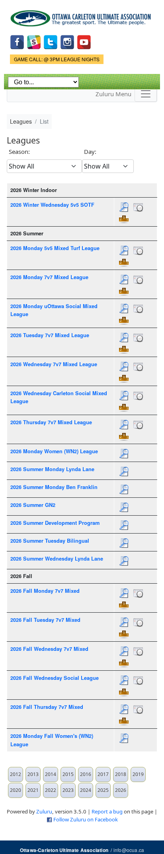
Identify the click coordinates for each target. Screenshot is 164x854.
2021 (33, 790)
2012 (15, 774)
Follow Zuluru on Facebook (85, 819)
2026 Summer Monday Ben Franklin (54, 487)
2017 (103, 774)
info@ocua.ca (128, 849)
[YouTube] (84, 41)
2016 (85, 774)
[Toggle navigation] (146, 94)
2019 (138, 774)
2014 (50, 774)
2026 (120, 790)
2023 (68, 790)
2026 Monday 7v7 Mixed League (49, 277)
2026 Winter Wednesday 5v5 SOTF (52, 204)
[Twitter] (50, 41)
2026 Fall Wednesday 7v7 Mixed (49, 648)
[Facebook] (17, 41)
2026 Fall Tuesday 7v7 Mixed (45, 619)
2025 (103, 790)
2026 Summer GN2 (32, 505)
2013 (33, 774)
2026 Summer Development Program (55, 522)
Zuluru (44, 811)
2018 (120, 774)
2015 (68, 774)
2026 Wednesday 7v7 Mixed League (53, 364)
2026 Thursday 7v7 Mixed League (51, 422)
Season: (19, 151)
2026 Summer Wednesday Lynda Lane (56, 558)
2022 (50, 790)
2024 (85, 790)
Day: (90, 151)
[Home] (82, 15)
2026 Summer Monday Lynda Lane (52, 469)
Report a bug (107, 811)
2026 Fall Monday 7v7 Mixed (45, 590)
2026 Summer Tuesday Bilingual (49, 540)
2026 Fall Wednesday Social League (54, 677)
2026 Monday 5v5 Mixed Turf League (55, 248)
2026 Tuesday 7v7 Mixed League (49, 335)
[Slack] (34, 41)
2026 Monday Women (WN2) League (54, 451)
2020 (15, 790)
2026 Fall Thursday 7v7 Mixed (46, 706)
